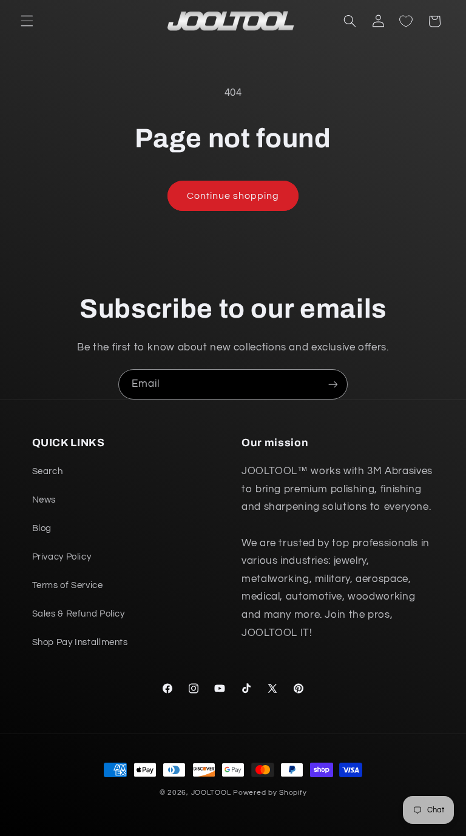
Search (47, 471)
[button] (27, 21)
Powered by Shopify (269, 792)
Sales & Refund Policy (78, 613)
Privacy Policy (62, 556)
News (44, 499)
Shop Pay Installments (80, 642)
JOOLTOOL (211, 792)
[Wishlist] (406, 21)
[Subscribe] (333, 384)
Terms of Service (67, 585)
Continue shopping (233, 196)
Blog (42, 528)
